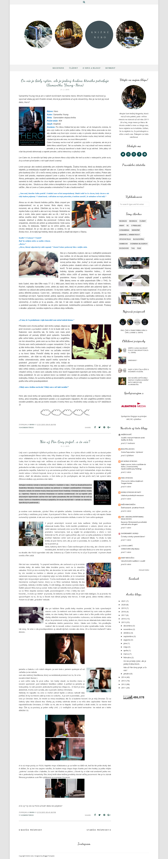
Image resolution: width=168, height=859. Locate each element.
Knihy (121, 226)
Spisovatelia (125, 239)
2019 (123, 608)
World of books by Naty (131, 492)
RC (128, 226)
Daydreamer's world (129, 533)
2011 (123, 687)
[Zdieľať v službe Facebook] (95, 427)
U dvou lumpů (127, 546)
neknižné (136, 230)
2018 (123, 611)
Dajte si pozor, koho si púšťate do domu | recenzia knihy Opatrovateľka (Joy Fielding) (133, 466)
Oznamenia (124, 230)
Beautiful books (128, 449)
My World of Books (129, 461)
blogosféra (138, 239)
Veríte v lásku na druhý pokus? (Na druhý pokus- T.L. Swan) (138, 350)
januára (126, 673)
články (143, 221)
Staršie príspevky (98, 830)
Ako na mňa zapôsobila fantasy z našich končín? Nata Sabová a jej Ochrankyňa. (138, 381)
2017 (123, 615)
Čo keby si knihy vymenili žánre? (133, 536)
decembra (127, 625)
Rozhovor (124, 248)
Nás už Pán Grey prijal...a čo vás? (65, 441)
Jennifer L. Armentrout (129, 235)
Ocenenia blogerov (138, 244)
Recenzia (133, 221)
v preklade (136, 226)
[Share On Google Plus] (109, 427)
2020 (123, 604)
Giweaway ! (132, 360)
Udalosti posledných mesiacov (132, 495)
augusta (126, 640)
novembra (127, 629)
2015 (123, 622)
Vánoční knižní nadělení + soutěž (133, 561)
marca (126, 654)
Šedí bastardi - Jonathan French (132, 508)
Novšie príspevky (31, 830)
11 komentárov (26, 815)
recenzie (123, 221)
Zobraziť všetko (144, 570)
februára (127, 657)
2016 (123, 618)
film (139, 248)
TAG (133, 248)
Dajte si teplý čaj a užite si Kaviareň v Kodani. (138, 370)
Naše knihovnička (128, 504)
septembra (128, 636)
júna (125, 643)
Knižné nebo (30, 856)
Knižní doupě (126, 434)
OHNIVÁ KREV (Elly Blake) (130, 549)
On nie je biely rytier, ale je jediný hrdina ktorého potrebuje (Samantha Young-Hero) (65, 82)
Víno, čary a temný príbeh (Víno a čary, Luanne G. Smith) (134, 331)
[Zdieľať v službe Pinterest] (104, 427)
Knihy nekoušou (127, 558)
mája (125, 647)
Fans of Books (127, 478)
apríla (125, 650)
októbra (126, 633)
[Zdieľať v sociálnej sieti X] (100, 427)
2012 (123, 684)
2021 (123, 601)
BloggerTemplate (48, 856)
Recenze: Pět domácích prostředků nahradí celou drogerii (134, 523)
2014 (123, 677)
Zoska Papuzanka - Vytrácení (132, 452)
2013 (123, 680)
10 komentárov (26, 427)
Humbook (123, 244)
